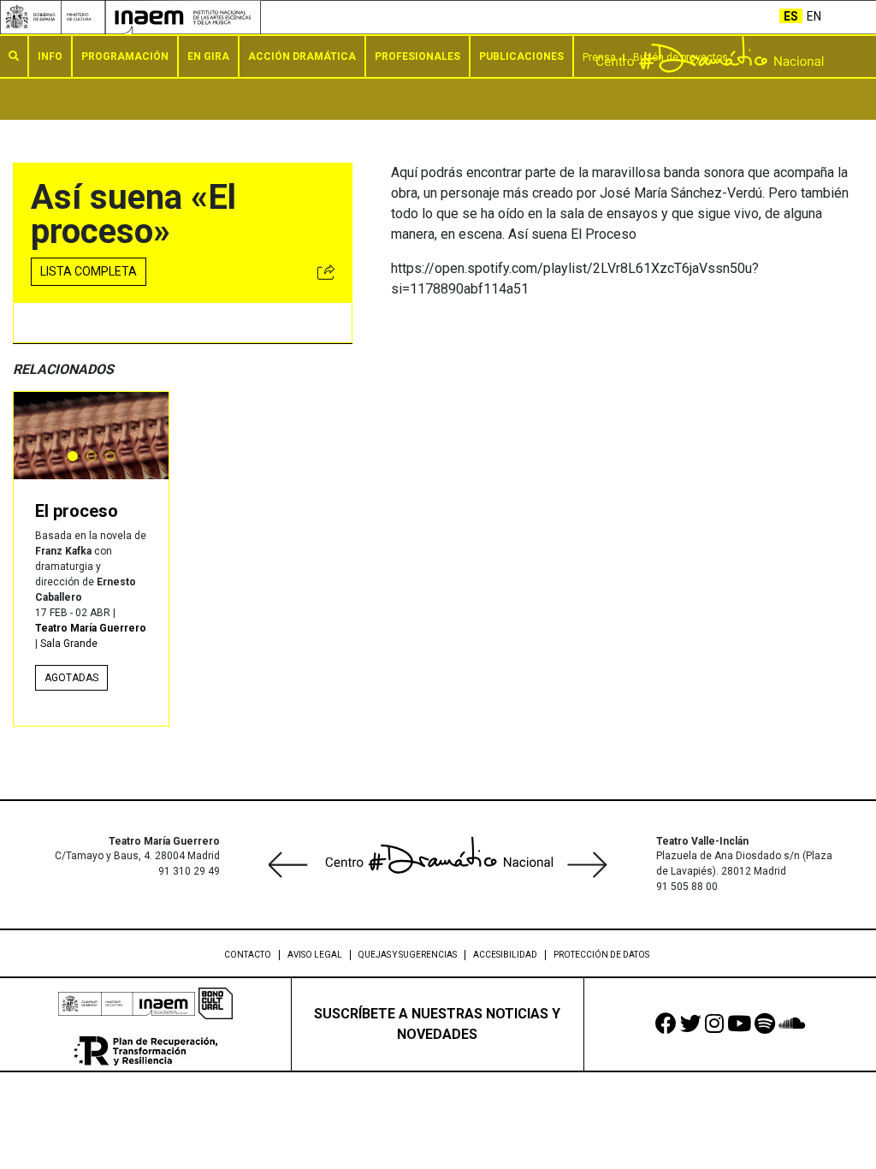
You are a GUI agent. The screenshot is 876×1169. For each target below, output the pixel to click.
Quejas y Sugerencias (407, 954)
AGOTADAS (71, 678)
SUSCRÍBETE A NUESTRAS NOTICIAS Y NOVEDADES (437, 1024)
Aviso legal (314, 954)
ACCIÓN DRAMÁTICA (302, 56)
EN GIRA (208, 56)
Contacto (247, 954)
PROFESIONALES (417, 56)
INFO (50, 56)
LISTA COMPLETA (88, 271)
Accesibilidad (505, 954)
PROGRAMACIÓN (125, 56)
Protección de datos (601, 954)
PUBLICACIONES (521, 56)
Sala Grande (69, 644)
